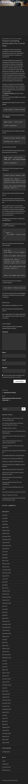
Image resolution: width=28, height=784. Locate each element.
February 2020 (6, 694)
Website (4, 367)
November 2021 (6, 654)
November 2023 (6, 597)
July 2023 (4, 606)
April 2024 (5, 585)
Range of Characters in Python (10, 495)
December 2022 (6, 624)
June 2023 (5, 609)
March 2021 (5, 669)
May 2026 (5, 521)
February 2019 (6, 727)
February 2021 (6, 673)
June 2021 (4, 663)
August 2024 (5, 576)
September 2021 (6, 657)
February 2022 (6, 648)
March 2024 (5, 588)
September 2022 (6, 633)
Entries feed (5, 764)
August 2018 (5, 736)
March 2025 (5, 560)
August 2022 (5, 636)
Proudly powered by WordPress (10, 780)
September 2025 (6, 545)
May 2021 (4, 667)
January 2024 (5, 594)
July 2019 (4, 715)
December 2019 (6, 700)
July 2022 (4, 639)
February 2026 (6, 530)
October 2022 (5, 630)
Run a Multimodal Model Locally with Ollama (13, 455)
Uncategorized (6, 751)
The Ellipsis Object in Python (9, 428)
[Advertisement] (14, 21)
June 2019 (5, 718)
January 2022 (5, 651)
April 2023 (5, 615)
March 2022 (5, 645)
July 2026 (4, 515)
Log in (3, 761)
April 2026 (5, 524)
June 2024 (5, 579)
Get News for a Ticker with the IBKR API (12, 458)
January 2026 (5, 533)
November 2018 (6, 733)
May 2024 (5, 582)
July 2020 (4, 688)
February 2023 (6, 621)
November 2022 (6, 627)
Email (4, 360)
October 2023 (5, 600)
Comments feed (6, 767)
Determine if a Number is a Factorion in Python (14, 492)
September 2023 (6, 603)
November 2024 (6, 573)
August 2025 (5, 548)
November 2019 (6, 703)
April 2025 (5, 557)
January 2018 (5, 742)
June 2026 (5, 518)
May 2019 (4, 721)
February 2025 (6, 563)
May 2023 (4, 612)
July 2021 (4, 660)
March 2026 (5, 527)
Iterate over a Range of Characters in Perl (12, 461)
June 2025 (5, 551)
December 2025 (6, 536)
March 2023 (5, 618)
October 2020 (6, 682)
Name (4, 352)
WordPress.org (6, 770)
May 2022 (4, 642)
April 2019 (5, 724)
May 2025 (5, 554)
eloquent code (11, 2)
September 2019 (6, 709)
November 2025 (6, 539)
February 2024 (6, 591)
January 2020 (5, 697)
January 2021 (5, 676)
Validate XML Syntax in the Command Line (13, 469)
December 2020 (6, 679)
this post (6, 218)
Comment (5, 332)
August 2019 (5, 712)
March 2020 (5, 691)
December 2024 (6, 570)
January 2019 (5, 730)
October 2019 (5, 706)
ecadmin (19, 38)
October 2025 (6, 542)
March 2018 (5, 739)
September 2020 (6, 685)
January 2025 (5, 566)
